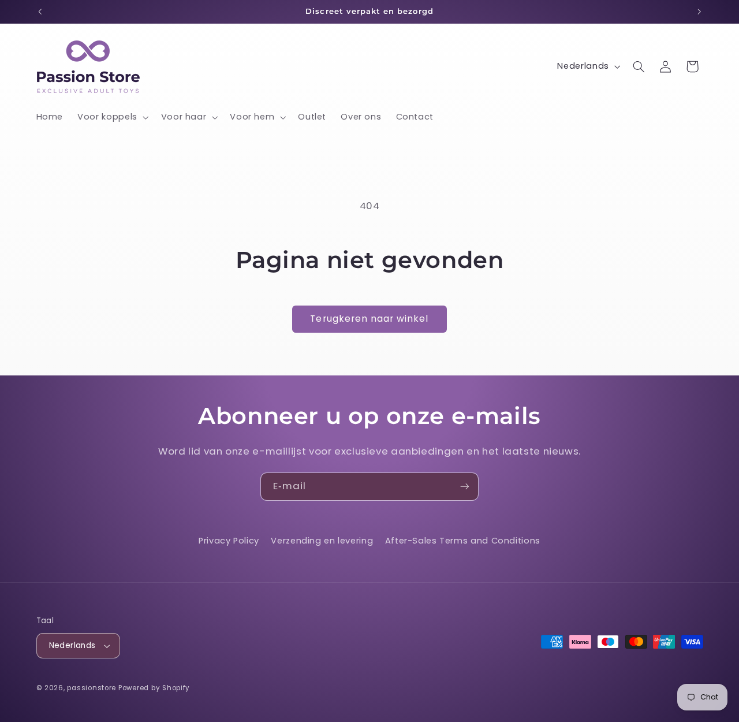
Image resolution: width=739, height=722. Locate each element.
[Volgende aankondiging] (699, 11)
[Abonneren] (464, 486)
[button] (112, 117)
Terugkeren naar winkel (369, 318)
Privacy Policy (229, 540)
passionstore (91, 688)
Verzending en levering (322, 540)
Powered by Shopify (154, 688)
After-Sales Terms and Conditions (462, 540)
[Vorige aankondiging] (40, 11)
